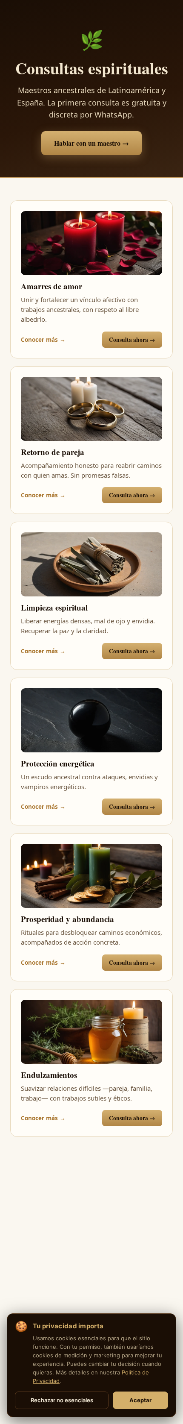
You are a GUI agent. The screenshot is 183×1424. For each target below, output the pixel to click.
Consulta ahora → (132, 339)
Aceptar (140, 1400)
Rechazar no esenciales (62, 1400)
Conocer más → (43, 340)
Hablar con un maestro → (91, 143)
